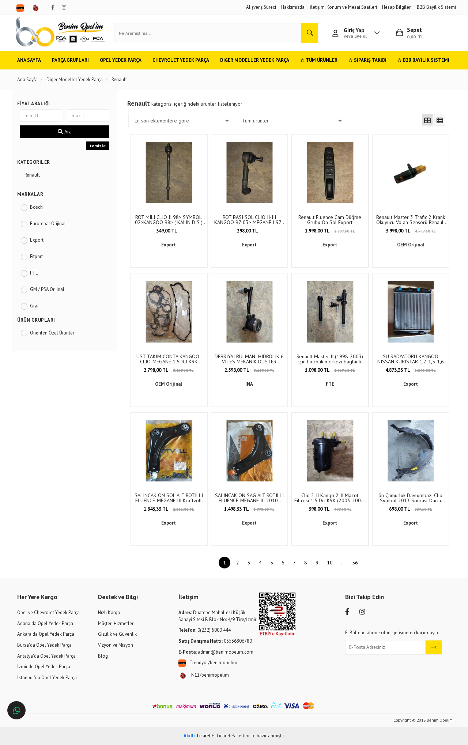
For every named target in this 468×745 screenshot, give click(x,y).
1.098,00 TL (330, 370)
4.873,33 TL (410, 370)
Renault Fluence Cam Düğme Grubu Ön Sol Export (329, 220)
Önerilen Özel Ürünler (52, 333)
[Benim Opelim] (60, 33)
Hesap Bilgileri (397, 7)
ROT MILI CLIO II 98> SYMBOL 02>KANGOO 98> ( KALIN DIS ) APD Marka (169, 220)
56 (355, 562)
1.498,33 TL (249, 509)
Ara (67, 131)
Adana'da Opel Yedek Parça (45, 623)
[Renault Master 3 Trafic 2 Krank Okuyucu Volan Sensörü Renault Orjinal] (411, 173)
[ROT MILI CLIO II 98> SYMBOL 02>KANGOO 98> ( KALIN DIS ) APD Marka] (169, 173)
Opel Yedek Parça (120, 60)
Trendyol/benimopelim (213, 662)
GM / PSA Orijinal (47, 289)
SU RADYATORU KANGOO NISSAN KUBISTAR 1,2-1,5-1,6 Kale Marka (410, 359)
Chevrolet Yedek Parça (180, 60)
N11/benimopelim (210, 675)
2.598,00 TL (249, 370)
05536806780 (215, 641)
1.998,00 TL (330, 231)
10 (330, 562)
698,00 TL (410, 509)
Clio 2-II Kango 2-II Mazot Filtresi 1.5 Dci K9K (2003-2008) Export (329, 498)
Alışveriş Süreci (261, 7)
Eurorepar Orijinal (48, 223)
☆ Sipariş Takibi (367, 60)
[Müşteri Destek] (16, 710)
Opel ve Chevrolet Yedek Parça (48, 612)
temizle (98, 145)
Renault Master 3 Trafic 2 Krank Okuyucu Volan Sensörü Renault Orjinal (410, 220)
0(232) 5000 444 (204, 630)
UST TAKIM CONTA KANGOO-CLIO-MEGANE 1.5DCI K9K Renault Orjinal (168, 359)
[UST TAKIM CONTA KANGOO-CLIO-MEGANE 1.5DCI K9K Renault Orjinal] (169, 312)
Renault (32, 175)
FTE (34, 273)
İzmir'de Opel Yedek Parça (43, 666)
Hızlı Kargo (109, 612)
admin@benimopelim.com (215, 652)
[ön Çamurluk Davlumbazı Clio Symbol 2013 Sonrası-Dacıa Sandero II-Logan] (411, 451)
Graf (34, 306)
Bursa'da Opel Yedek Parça (44, 645)
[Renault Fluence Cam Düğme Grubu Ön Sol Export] (330, 173)
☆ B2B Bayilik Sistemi (423, 60)
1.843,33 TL (169, 509)
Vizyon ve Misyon (115, 645)
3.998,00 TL (410, 231)
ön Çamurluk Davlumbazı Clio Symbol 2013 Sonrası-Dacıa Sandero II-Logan (410, 498)
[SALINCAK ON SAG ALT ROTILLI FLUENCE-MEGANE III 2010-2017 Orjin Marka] (249, 451)
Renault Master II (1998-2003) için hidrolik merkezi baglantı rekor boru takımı (330, 359)
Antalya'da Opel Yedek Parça (46, 656)
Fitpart (36, 256)
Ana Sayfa (29, 60)
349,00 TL (166, 231)
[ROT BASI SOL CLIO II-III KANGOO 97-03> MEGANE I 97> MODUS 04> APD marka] (249, 173)
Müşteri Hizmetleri (116, 623)
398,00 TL (330, 509)
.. (342, 562)
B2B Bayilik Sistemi (436, 7)
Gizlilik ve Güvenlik (117, 634)
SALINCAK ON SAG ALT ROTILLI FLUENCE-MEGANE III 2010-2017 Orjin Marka (249, 498)
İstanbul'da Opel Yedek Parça (47, 677)
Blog (103, 656)
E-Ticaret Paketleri (230, 736)
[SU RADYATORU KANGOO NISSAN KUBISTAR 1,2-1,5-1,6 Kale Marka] (411, 312)
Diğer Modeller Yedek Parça (254, 60)
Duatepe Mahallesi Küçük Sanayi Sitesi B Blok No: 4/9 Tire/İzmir (217, 616)
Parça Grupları (70, 60)
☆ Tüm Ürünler (318, 60)
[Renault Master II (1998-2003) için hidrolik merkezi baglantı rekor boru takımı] (330, 312)
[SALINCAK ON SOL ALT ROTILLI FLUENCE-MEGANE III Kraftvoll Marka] (169, 451)
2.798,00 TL (168, 370)
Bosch (36, 207)
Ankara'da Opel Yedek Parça (45, 634)
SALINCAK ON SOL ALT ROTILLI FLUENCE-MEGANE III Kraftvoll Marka (169, 498)
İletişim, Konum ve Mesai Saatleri (343, 7)
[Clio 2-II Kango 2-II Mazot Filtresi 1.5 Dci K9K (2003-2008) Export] (330, 451)
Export (37, 240)
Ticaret (197, 736)
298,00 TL (247, 231)
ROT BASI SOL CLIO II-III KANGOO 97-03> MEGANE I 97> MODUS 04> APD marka (249, 220)
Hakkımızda (293, 7)
